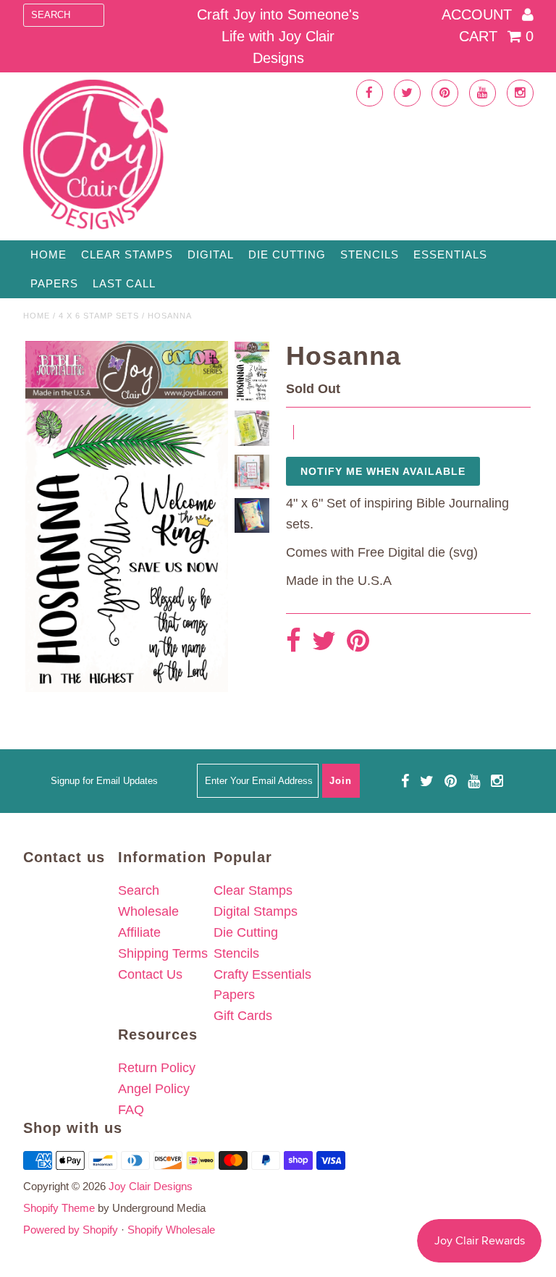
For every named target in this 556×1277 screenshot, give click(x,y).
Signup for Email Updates (104, 780)
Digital (211, 254)
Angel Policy (154, 1089)
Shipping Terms (163, 953)
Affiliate (139, 932)
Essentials (450, 254)
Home (48, 254)
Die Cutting (287, 254)
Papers (54, 283)
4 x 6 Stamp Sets (99, 315)
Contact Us (150, 974)
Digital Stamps (256, 911)
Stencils (369, 254)
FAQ (131, 1110)
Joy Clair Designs (151, 1186)
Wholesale (148, 911)
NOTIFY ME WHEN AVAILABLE (383, 471)
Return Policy (156, 1068)
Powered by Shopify (70, 1229)
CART (496, 36)
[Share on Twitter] (324, 641)
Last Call (124, 283)
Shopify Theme (59, 1208)
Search (138, 890)
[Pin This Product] (358, 641)
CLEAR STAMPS (127, 254)
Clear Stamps (253, 890)
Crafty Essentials (262, 974)
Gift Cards (243, 1015)
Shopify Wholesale (171, 1229)
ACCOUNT (479, 14)
